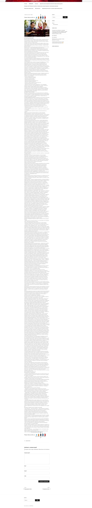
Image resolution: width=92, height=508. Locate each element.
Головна (25, 3)
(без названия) (54, 35)
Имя (25, 465)
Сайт (25, 476)
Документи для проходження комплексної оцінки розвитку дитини (51, 3)
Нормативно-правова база (28, 8)
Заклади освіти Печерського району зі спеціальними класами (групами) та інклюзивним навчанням (41, 6)
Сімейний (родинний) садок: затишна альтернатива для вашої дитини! (58, 42)
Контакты (36, 3)
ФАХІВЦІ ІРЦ (31, 3)
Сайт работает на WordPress (28, 505)
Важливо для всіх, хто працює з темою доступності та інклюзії (58, 39)
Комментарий (27, 452)
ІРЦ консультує (37, 8)
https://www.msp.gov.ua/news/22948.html (37, 431)
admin (31, 14)
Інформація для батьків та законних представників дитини (52, 8)
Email (25, 470)
